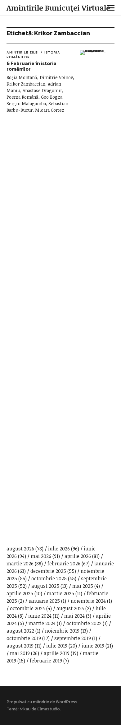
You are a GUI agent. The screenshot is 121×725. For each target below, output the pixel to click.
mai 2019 (20, 653)
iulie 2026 (59, 548)
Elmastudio (48, 709)
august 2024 (70, 608)
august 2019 (20, 645)
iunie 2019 (93, 645)
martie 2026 (20, 563)
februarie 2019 (46, 660)
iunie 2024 (40, 615)
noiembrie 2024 (88, 600)
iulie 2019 (56, 645)
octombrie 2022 (83, 623)
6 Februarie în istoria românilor (31, 65)
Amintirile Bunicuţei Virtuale (58, 7)
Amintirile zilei (23, 52)
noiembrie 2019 (62, 630)
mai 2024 (74, 615)
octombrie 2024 (27, 608)
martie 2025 (60, 593)
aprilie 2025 (20, 593)
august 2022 (20, 630)
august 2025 (45, 585)
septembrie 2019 (72, 638)
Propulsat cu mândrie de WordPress (42, 702)
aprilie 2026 (78, 556)
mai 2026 (41, 556)
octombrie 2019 (24, 638)
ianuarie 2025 (44, 600)
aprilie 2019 (56, 653)
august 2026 (20, 548)
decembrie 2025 (48, 571)
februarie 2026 (63, 563)
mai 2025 (82, 585)
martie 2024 (42, 623)
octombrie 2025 (49, 578)
